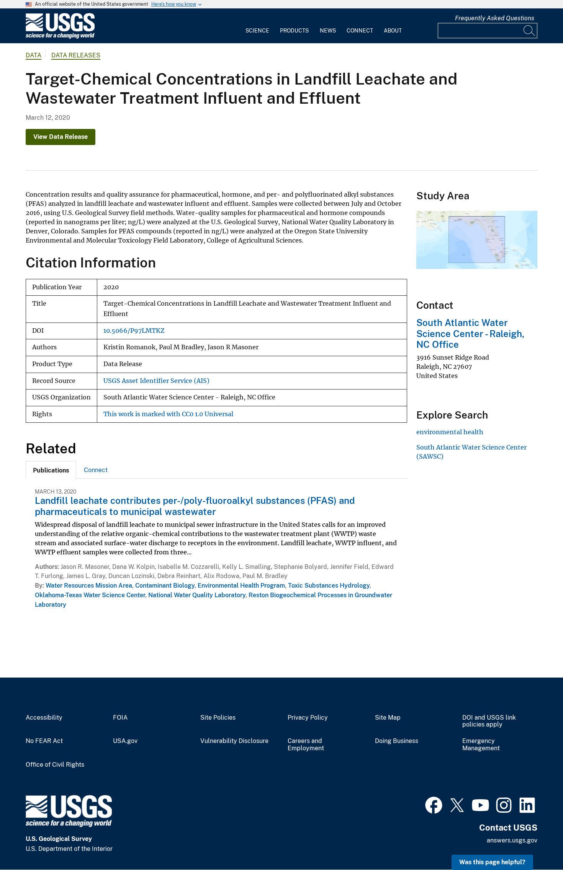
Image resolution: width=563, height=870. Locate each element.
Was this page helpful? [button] (492, 862)
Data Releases (75, 55)
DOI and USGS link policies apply (489, 721)
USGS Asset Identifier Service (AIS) (156, 380)
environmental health (449, 432)
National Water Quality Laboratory (196, 595)
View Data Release (60, 136)
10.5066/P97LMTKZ (133, 330)
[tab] (51, 470)
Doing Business (396, 741)
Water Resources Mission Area (89, 585)
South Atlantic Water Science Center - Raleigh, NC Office (470, 333)
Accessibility (44, 717)
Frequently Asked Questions (494, 18)
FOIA (120, 717)
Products (294, 31)
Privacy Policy (308, 717)
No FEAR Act (44, 741)
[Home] (60, 37)
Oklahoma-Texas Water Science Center (90, 595)
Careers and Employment (306, 745)
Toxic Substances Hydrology (329, 585)
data (33, 55)
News (328, 31)
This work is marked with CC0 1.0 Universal (168, 414)
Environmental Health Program (241, 585)
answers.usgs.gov (512, 840)
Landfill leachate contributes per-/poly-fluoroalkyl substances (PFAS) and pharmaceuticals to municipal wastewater (195, 506)
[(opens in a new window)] (434, 804)
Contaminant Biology (165, 585)
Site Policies (218, 717)
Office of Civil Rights (55, 764)
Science (257, 31)
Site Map (388, 717)
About (393, 31)
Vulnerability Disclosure (234, 741)
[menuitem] (257, 26)
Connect (360, 31)
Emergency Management (481, 745)
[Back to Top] (535, 842)
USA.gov (125, 741)
